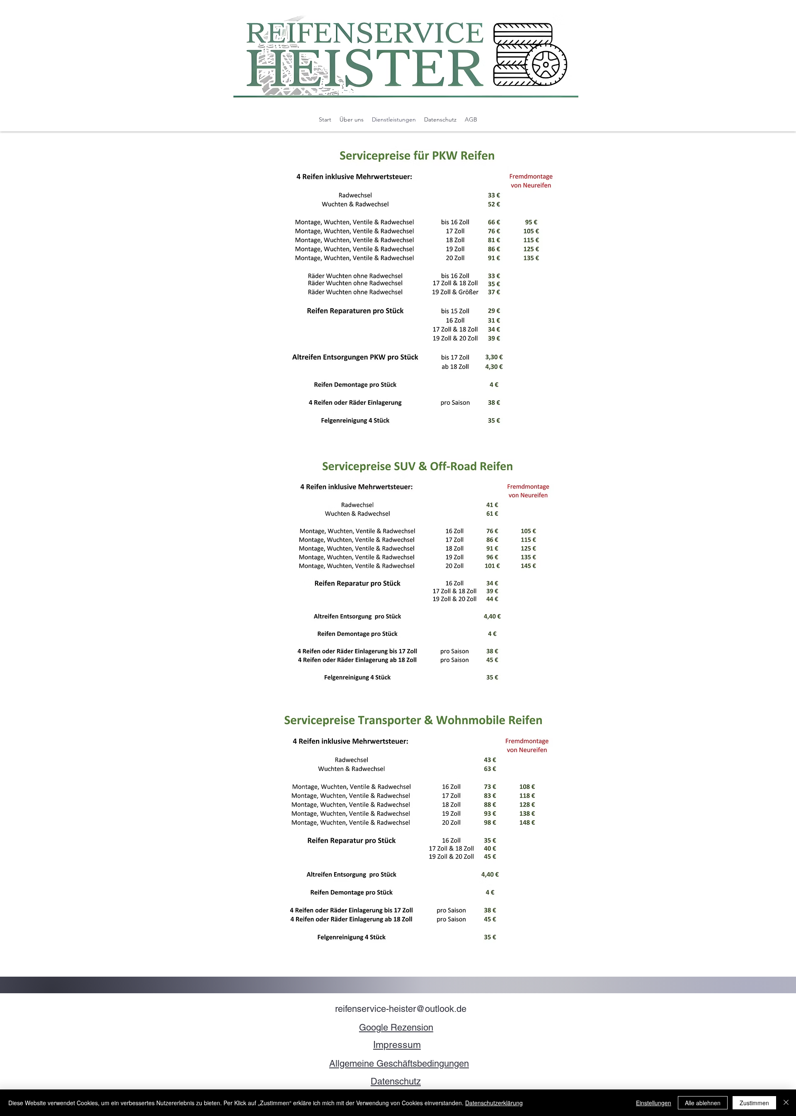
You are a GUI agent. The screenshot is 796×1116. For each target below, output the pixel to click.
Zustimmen (754, 1103)
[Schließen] (786, 1102)
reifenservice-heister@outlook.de (400, 1009)
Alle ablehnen (703, 1103)
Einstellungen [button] (653, 1103)
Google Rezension (396, 1027)
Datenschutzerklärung (494, 1103)
